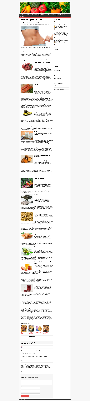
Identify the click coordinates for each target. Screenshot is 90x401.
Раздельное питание (57, 85)
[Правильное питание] (45, 12)
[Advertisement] (61, 57)
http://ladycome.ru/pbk (24, 371)
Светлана (24, 346)
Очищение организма (58, 78)
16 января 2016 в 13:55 (30, 353)
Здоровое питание (29, 14)
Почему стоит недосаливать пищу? (61, 44)
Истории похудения (57, 76)
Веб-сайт (22, 392)
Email (22, 389)
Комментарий (23, 378)
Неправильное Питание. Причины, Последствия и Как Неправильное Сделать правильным (61, 35)
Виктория (24, 353)
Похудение (36, 14)
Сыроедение (42, 14)
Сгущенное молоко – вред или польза (61, 33)
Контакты (22, 16)
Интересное (53, 14)
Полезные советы (57, 80)
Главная (21, 14)
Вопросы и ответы (61, 14)
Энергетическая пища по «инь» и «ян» (61, 40)
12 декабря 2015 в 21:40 (31, 346)
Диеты (48, 14)
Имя (22, 386)
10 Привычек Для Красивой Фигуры (61, 26)
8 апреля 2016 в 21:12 (29, 360)
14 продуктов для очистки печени (61, 32)
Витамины (56, 68)
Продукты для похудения (38, 24)
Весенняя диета (58, 37)
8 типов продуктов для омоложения (61, 39)
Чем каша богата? (58, 41)
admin (28, 24)
